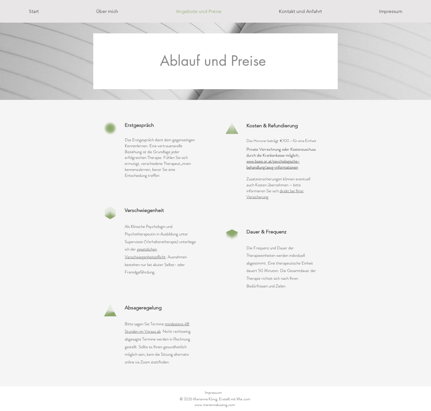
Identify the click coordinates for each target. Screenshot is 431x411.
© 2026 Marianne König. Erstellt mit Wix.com (215, 399)
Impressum (213, 392)
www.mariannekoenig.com (215, 405)
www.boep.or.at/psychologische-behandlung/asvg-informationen (273, 164)
